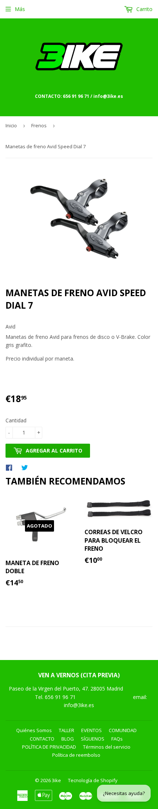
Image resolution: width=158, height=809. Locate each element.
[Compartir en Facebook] (11, 467)
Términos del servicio (106, 747)
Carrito (143, 9)
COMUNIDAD (123, 730)
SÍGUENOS (92, 738)
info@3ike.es (79, 705)
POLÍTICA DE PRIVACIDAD (49, 747)
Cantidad (16, 420)
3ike (56, 780)
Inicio (11, 125)
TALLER (66, 730)
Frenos (39, 125)
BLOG (67, 738)
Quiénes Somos (34, 730)
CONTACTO (42, 738)
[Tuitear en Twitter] (26, 467)
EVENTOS (91, 730)
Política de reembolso (76, 755)
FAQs (117, 738)
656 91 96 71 (61, 696)
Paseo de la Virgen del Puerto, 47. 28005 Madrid (66, 688)
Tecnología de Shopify (93, 780)
